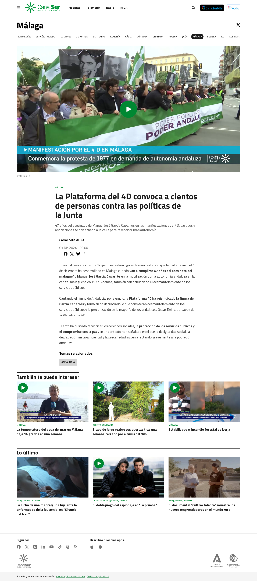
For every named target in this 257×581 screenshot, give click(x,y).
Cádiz (128, 36)
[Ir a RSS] (76, 547)
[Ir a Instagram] (36, 547)
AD (222, 36)
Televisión (93, 8)
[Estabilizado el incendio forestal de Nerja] (204, 402)
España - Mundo (45, 36)
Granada (158, 36)
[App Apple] (92, 547)
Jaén (185, 36)
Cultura (65, 36)
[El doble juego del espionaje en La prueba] (129, 477)
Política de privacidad (98, 576)
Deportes (82, 36)
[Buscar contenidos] (193, 8)
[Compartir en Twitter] (72, 254)
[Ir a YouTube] (52, 547)
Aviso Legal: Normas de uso (70, 576)
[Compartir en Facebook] (65, 254)
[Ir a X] (238, 25)
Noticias (74, 8)
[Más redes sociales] (84, 254)
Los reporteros (239, 36)
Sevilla (211, 36)
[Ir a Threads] (68, 547)
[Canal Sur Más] (212, 8)
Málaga (197, 36)
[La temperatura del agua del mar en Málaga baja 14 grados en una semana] (52, 402)
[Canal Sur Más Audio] (233, 8)
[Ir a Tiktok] (60, 547)
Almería (115, 36)
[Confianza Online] (233, 561)
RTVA (123, 8)
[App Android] (101, 547)
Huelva (173, 36)
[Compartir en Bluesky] (78, 254)
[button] (128, 109)
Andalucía (24, 36)
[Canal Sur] (42, 7)
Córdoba (142, 36)
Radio (110, 8)
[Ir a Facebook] (19, 547)
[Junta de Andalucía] (217, 561)
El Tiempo (99, 36)
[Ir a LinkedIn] (44, 547)
